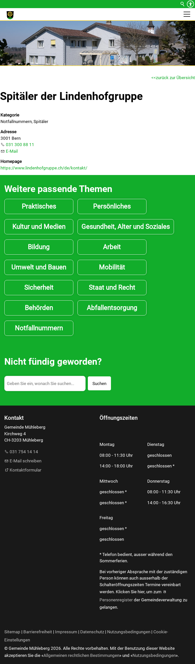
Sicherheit (39, 287)
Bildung (39, 247)
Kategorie (10, 114)
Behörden (39, 307)
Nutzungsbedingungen (128, 631)
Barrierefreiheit (37, 631)
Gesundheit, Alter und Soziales (126, 226)
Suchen (99, 383)
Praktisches (39, 206)
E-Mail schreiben (25, 460)
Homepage (11, 161)
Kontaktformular (25, 470)
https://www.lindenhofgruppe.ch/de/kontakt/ (44, 167)
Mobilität (112, 267)
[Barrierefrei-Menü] (190, 4)
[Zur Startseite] (10, 15)
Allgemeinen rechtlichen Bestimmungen (81, 655)
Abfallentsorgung (112, 307)
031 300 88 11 (20, 144)
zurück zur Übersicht (175, 77)
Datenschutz (92, 631)
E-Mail (12, 151)
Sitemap (12, 631)
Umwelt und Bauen (38, 267)
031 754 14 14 (24, 451)
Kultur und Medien (39, 226)
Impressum (66, 631)
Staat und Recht (112, 287)
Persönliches (112, 206)
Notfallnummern (39, 328)
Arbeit (112, 247)
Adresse (9, 131)
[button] (187, 14)
